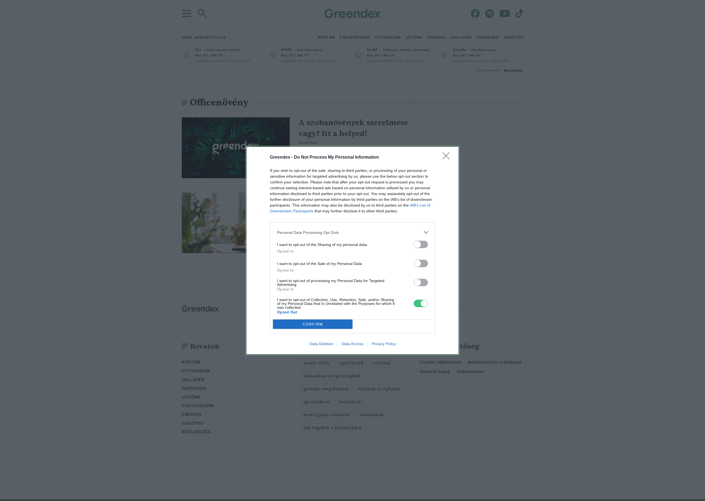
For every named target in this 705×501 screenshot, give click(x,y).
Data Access (352, 344)
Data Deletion (321, 344)
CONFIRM (313, 324)
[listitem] (352, 232)
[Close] (448, 157)
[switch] (421, 244)
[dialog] (352, 250)
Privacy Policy (384, 344)
